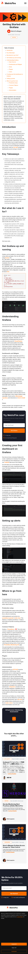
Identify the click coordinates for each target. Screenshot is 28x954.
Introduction (10, 50)
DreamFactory (18, 341)
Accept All (14, 944)
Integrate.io (12, 686)
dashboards (7, 842)
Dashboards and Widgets (15, 64)
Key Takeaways (11, 52)
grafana (6, 800)
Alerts (10, 66)
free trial (15, 147)
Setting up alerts (11, 78)
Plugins (11, 69)
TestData (6, 462)
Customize (14, 951)
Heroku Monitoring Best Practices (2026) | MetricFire (13, 805)
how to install (21, 397)
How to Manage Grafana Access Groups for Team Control (14, 846)
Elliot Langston (10, 819)
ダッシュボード (7, 758)
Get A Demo (14, 430)
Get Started (14, 893)
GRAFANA (14, 37)
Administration (12, 90)
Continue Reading (12, 773)
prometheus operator (8, 618)
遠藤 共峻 (9, 777)
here (8, 271)
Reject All (14, 947)
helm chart (18, 618)
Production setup (13, 82)
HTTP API (15, 669)
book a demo (9, 703)
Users (10, 71)
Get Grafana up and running (14, 57)
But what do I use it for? (12, 55)
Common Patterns (13, 85)
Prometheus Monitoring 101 (11, 644)
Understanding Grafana (13, 60)
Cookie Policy (20, 916)
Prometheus (10, 629)
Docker (7, 257)
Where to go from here (12, 81)
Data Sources (12, 62)
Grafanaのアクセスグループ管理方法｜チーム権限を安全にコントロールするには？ (13, 763)
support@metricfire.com (13, 911)
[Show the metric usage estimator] (14, 719)
